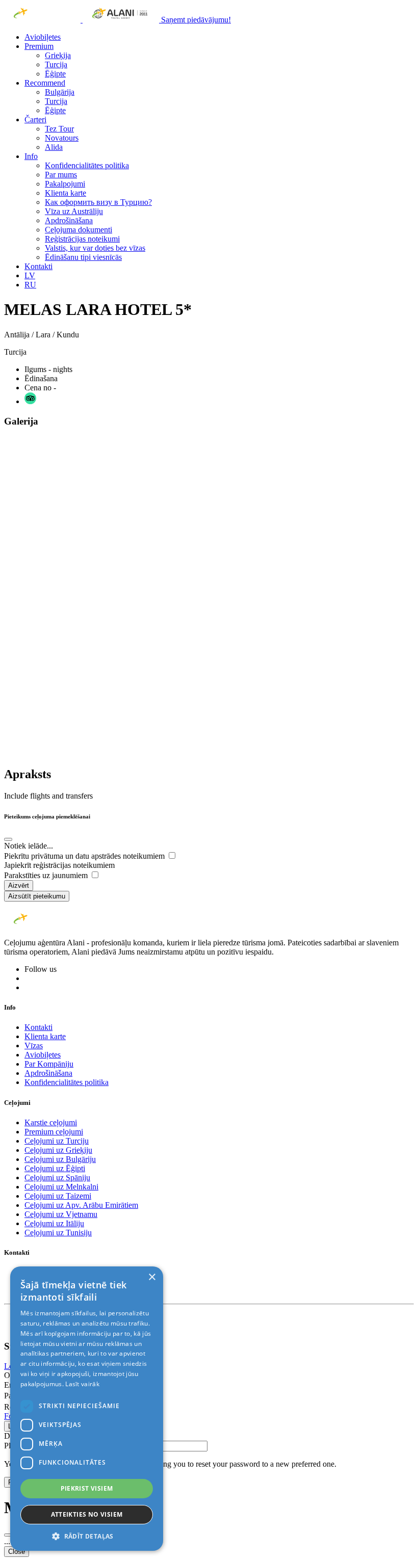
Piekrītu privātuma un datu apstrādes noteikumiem (85, 856)
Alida (54, 147)
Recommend (44, 82)
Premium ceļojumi (53, 1131)
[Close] (8, 839)
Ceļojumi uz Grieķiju (58, 1150)
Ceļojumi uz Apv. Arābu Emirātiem (81, 1205)
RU (30, 284)
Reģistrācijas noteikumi (82, 238)
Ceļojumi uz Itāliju (54, 1223)
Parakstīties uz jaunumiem (47, 875)
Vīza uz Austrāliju (74, 211)
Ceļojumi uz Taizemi (57, 1196)
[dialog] (86, 1408)
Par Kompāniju (48, 1064)
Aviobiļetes (42, 37)
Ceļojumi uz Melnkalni (61, 1186)
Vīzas (33, 1045)
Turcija (56, 64)
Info (31, 156)
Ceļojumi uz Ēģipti (54, 1168)
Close (16, 1551)
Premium (39, 46)
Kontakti (38, 266)
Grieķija (58, 55)
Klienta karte (65, 193)
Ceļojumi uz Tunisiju (58, 1232)
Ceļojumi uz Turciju (56, 1140)
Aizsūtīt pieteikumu (36, 896)
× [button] (151, 1277)
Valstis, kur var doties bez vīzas (95, 248)
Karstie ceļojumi (50, 1122)
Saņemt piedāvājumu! (196, 19)
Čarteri (35, 119)
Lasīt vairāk (82, 1384)
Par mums (61, 174)
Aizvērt (18, 885)
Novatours (62, 138)
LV (29, 275)
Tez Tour (59, 128)
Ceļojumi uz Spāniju (57, 1177)
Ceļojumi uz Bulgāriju (60, 1159)
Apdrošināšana (69, 220)
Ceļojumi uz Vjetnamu (60, 1214)
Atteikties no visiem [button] (87, 1514)
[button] (86, 1536)
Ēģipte (55, 73)
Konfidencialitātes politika (87, 165)
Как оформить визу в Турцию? (98, 202)
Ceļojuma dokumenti (78, 229)
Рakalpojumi (65, 183)
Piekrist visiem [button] (87, 1488)
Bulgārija (59, 92)
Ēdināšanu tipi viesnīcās (83, 257)
